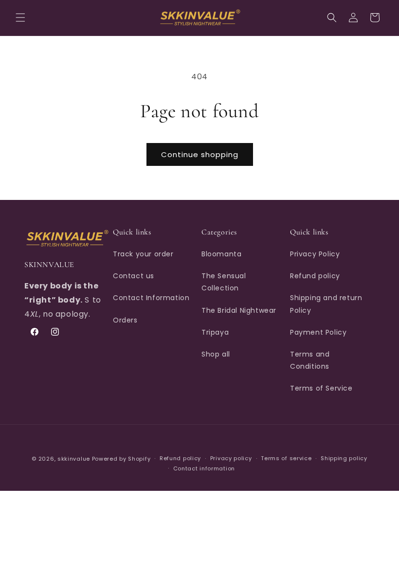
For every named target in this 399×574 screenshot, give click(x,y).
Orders (125, 320)
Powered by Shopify (121, 459)
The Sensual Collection (223, 282)
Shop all (215, 354)
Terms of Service (321, 388)
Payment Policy (318, 332)
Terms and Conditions (309, 360)
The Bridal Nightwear (238, 310)
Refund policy (315, 276)
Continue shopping (199, 154)
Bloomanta (221, 254)
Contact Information (151, 298)
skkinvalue (73, 459)
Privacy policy (231, 458)
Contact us (133, 276)
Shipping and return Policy (326, 304)
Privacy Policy (315, 254)
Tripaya (215, 332)
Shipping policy (344, 458)
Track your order (143, 254)
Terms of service (286, 458)
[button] (20, 17)
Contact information (204, 468)
